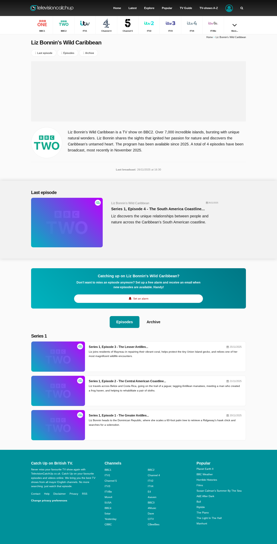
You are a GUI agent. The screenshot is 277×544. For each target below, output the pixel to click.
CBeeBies (153, 524)
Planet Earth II (205, 468)
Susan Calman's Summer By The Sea (219, 490)
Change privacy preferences (49, 500)
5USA (108, 502)
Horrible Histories (207, 479)
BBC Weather (205, 474)
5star (108, 513)
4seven (152, 497)
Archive (153, 322)
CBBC (108, 524)
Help (47, 493)
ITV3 (107, 486)
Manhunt (202, 523)
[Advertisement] (138, 91)
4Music (152, 508)
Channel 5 (111, 480)
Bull (199, 501)
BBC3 (151, 502)
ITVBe (108, 491)
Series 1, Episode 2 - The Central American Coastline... (127, 381)
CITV (151, 518)
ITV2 (150, 480)
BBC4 (108, 508)
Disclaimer (59, 493)
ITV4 (150, 486)
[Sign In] (229, 8)
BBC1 (108, 469)
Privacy (74, 493)
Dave (151, 513)
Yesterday (110, 518)
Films (200, 485)
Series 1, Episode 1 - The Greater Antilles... (119, 415)
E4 (149, 491)
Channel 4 (154, 475)
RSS (84, 493)
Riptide (201, 507)
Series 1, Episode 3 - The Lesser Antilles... (118, 346)
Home (209, 37)
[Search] (242, 8)
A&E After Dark (205, 496)
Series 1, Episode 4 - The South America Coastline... (158, 209)
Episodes (124, 322)
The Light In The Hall (209, 518)
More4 (108, 497)
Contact (35, 493)
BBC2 (151, 469)
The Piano (203, 512)
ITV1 (107, 475)
